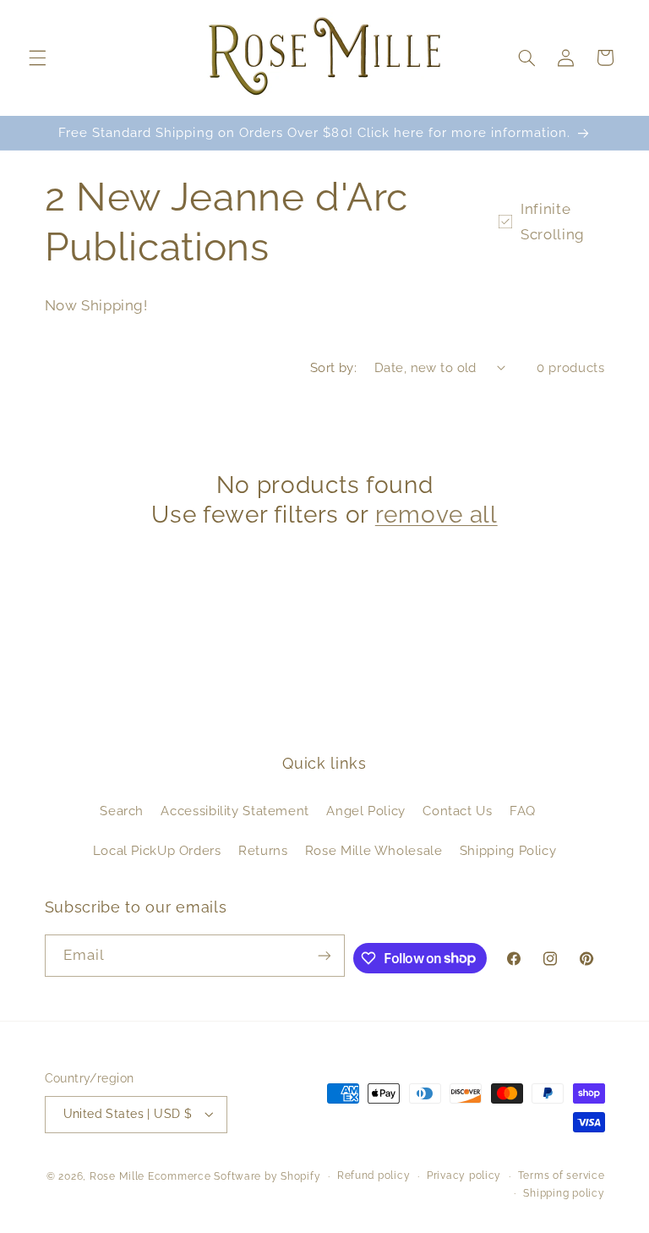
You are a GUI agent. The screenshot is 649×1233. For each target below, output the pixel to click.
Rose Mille (117, 1176)
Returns (262, 850)
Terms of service (561, 1175)
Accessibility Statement (235, 810)
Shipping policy (563, 1193)
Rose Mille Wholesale (374, 850)
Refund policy (374, 1175)
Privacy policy (464, 1175)
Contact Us (457, 810)
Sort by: (333, 367)
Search (122, 810)
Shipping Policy (508, 850)
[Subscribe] (324, 955)
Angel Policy (366, 810)
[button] (37, 57)
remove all (436, 514)
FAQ (523, 810)
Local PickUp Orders (157, 850)
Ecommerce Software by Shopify (234, 1176)
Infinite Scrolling (553, 221)
